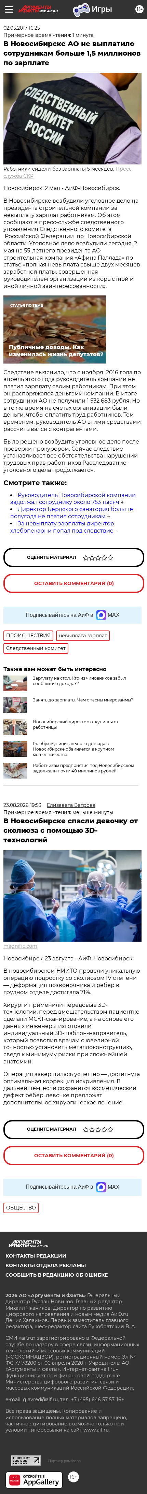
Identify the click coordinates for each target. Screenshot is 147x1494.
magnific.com (20, 946)
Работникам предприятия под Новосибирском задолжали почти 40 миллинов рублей (83, 768)
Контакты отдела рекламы (45, 1265)
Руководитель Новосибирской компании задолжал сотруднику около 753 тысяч (73, 499)
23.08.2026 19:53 (22, 805)
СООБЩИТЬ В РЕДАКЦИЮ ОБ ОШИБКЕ (56, 1275)
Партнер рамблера (64, 1461)
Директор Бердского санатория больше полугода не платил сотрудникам (71, 513)
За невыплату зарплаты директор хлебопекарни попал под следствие (62, 527)
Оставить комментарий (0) (74, 583)
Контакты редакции (35, 1256)
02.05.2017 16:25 (21, 28)
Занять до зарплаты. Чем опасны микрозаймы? (83, 699)
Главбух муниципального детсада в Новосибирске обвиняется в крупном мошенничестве (73, 749)
